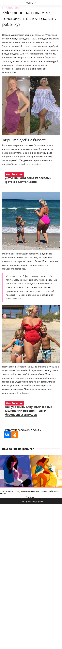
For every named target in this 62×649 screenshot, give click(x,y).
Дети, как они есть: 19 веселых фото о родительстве (28, 180)
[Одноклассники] (14, 434)
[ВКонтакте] (7, 434)
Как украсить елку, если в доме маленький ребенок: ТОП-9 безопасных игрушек (28, 410)
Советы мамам (13, 7)
